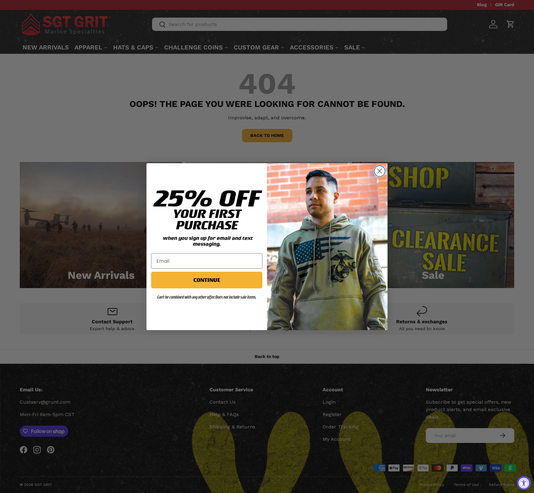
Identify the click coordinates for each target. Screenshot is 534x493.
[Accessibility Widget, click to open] (524, 483)
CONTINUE (206, 280)
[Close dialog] (379, 171)
